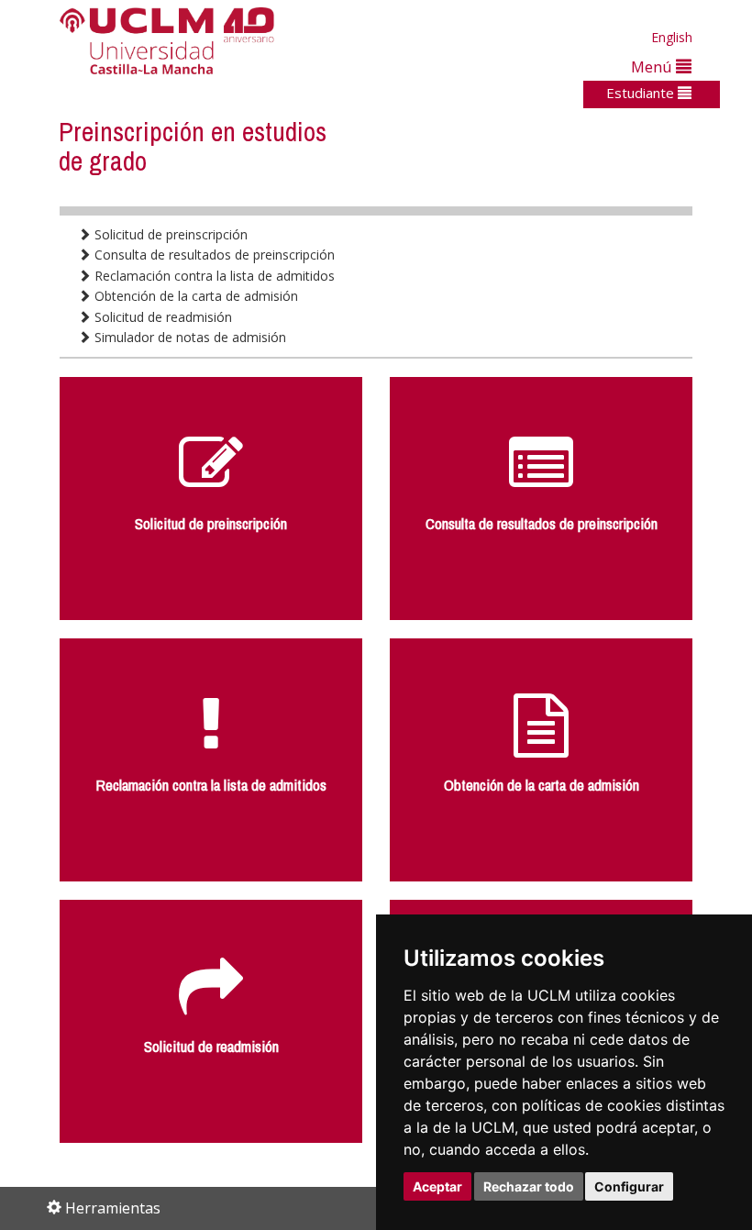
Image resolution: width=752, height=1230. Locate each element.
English (671, 37)
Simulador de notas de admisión (188, 337)
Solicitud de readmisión (161, 317)
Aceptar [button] (437, 1186)
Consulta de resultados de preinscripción (213, 254)
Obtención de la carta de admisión (194, 296)
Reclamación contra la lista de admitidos (213, 275)
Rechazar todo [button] (528, 1186)
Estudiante (642, 92)
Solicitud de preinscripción (169, 234)
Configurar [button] (629, 1186)
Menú (653, 66)
